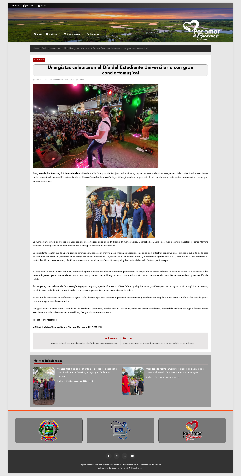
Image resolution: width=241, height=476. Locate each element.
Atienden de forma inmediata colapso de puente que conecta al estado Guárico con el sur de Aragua (175, 370)
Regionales (39, 60)
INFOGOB (31, 5)
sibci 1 (38, 79)
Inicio (39, 34)
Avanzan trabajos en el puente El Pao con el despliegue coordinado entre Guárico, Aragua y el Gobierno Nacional (87, 372)
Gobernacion (73, 34)
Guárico (52, 34)
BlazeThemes (137, 468)
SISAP (43, 5)
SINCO (17, 5)
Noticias (94, 34)
